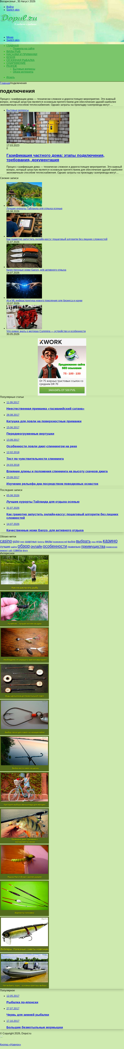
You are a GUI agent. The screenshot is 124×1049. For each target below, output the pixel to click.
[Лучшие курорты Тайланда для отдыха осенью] (24, 205)
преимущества (93, 546)
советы (17, 550)
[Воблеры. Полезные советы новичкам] (24, 951)
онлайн (36, 546)
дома (93, 542)
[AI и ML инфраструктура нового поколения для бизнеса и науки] (24, 297)
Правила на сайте (24, 48)
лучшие (5, 546)
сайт (10, 550)
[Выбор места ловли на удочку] (24, 770)
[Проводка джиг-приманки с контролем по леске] (24, 842)
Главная (5, 83)
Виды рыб (13, 51)
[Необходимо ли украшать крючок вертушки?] (24, 662)
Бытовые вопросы (24, 69)
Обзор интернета (23, 71)
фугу (25, 550)
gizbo (16, 541)
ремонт (4, 550)
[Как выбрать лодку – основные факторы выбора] (24, 987)
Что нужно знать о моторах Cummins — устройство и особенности (46, 331)
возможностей (60, 541)
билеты (40, 542)
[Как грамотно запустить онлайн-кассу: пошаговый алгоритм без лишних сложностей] (24, 236)
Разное (11, 66)
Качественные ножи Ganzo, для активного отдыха (36, 269)
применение (111, 547)
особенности (55, 546)
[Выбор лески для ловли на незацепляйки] (24, 734)
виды (48, 541)
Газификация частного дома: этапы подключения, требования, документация (55, 157)
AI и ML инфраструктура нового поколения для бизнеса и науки (44, 300)
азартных (31, 541)
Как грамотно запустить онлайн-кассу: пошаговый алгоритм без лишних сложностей (56, 239)
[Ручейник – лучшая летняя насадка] (24, 625)
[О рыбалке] (19, 31)
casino (6, 541)
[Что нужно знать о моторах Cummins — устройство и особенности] (24, 328)
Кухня (10, 57)
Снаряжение (16, 63)
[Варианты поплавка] (24, 915)
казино (110, 540)
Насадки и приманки (21, 54)
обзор (24, 546)
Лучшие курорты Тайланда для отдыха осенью (34, 208)
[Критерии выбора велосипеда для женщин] (24, 806)
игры (99, 541)
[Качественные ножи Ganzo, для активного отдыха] (24, 267)
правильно (74, 546)
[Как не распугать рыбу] (24, 589)
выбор (71, 541)
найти (14, 546)
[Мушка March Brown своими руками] (24, 879)
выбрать (83, 541)
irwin (22, 542)
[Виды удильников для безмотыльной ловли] (24, 698)
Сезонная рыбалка (20, 60)
